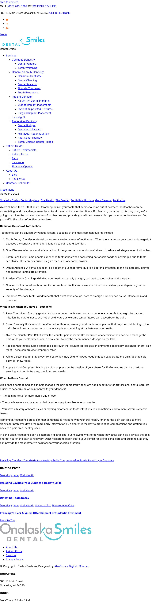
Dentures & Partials (29, 129)
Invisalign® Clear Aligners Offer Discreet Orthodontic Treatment (40, 513)
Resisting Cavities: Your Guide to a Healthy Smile (29, 460)
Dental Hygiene (29, 200)
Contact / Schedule (17, 182)
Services (11, 55)
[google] (7, 27)
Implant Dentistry (22, 96)
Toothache (119, 200)
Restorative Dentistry (24, 121)
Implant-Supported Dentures (35, 109)
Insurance (18, 162)
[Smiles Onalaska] (22, 44)
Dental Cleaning (27, 80)
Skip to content (9, 2)
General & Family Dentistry (28, 72)
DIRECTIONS (60, 12)
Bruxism (89, 200)
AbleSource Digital (65, 566)
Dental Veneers (27, 63)
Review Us (18, 178)
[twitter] (7, 19)
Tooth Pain (77, 200)
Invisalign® (18, 117)
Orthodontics (43, 505)
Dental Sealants (27, 84)
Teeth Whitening (27, 67)
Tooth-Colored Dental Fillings (35, 141)
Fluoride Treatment (29, 88)
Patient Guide (14, 145)
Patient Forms (20, 154)
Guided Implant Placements (34, 104)
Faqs (15, 158)
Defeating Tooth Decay (14, 497)
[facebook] (7, 23)
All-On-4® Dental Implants (34, 100)
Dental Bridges (26, 125)
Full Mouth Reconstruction (33, 133)
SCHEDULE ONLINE (44, 6)
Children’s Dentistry (29, 76)
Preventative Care (63, 505)
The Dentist (62, 200)
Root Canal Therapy (30, 137)
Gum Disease (103, 200)
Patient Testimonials (24, 150)
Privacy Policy (14, 559)
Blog (14, 174)
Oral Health (47, 200)
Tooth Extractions (28, 92)
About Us (11, 170)
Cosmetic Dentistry (23, 59)
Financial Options (22, 166)
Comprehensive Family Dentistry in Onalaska (86, 460)
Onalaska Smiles (10, 200)
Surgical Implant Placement (34, 113)
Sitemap (84, 566)
